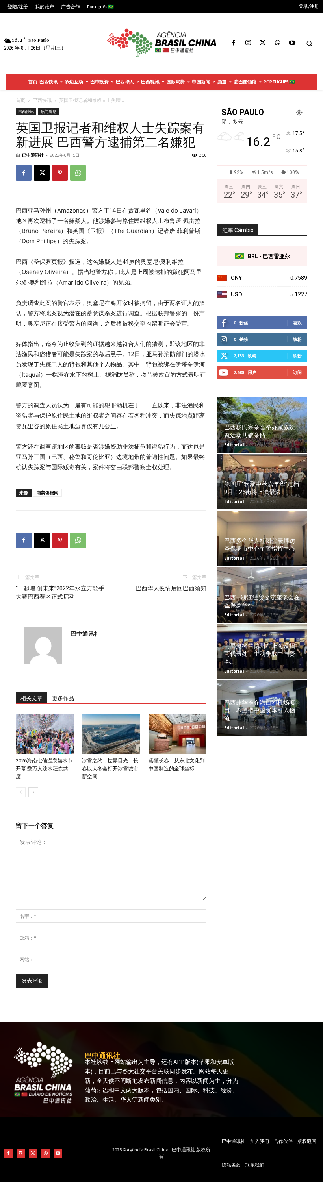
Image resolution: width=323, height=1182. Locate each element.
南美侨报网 (47, 493)
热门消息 (48, 111)
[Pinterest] (60, 173)
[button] (309, 43)
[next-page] (33, 792)
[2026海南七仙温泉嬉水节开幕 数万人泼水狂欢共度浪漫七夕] (45, 734)
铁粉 (297, 339)
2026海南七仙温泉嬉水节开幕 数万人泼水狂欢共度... (44, 768)
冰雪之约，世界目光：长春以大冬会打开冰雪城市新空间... (110, 768)
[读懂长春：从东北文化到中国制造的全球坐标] (177, 734)
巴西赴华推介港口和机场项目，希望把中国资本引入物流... (259, 710)
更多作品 (63, 698)
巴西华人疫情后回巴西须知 (171, 588)
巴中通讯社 (33, 155)
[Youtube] (292, 43)
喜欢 (297, 323)
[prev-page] (21, 792)
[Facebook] (233, 43)
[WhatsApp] (277, 43)
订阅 (297, 372)
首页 (20, 100)
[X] (263, 43)
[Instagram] (248, 43)
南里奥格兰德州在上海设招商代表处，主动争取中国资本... (259, 653)
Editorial (234, 445)
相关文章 (31, 698)
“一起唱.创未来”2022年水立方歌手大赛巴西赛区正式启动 (60, 592)
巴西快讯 (42, 100)
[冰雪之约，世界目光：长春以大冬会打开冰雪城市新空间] (111, 734)
